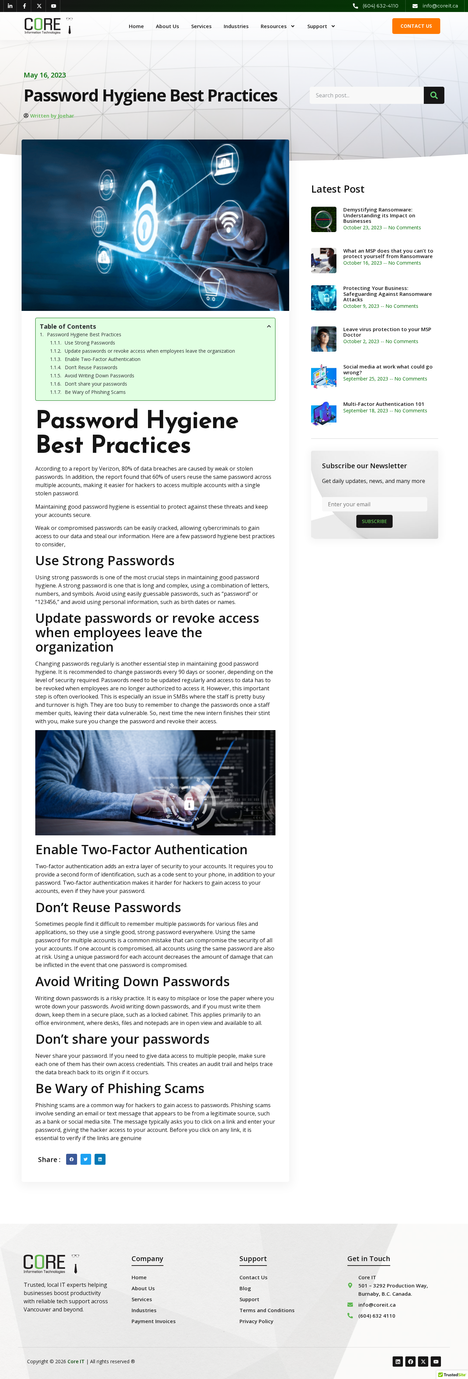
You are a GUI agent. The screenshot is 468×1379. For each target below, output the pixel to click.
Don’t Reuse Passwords (91, 367)
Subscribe (374, 521)
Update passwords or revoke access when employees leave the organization (150, 351)
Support (317, 26)
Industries (236, 26)
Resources (274, 26)
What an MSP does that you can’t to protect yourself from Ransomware (388, 253)
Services (201, 26)
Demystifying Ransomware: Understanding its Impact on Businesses (379, 215)
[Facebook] (410, 1361)
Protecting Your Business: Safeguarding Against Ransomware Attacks (387, 294)
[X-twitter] (423, 1361)
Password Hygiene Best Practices (84, 334)
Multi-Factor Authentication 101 (383, 403)
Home (136, 26)
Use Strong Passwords (90, 342)
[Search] (434, 95)
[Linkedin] (398, 1361)
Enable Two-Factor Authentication (102, 359)
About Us (167, 26)
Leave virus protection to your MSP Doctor (387, 332)
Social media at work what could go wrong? (388, 369)
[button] (71, 1159)
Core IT (76, 1361)
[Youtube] (436, 1361)
